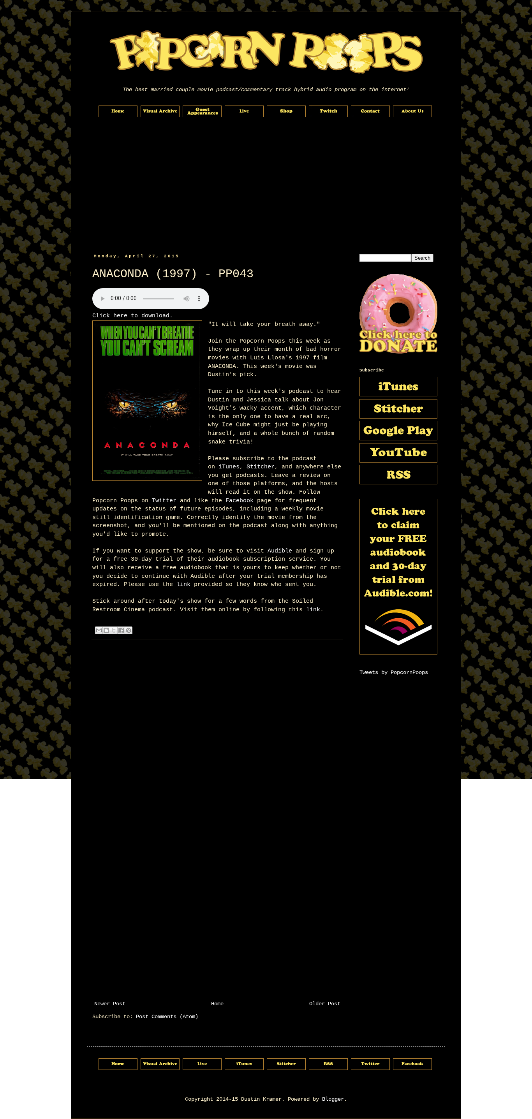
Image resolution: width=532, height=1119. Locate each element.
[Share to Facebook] (121, 630)
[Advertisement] (266, 185)
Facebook (239, 500)
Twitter (164, 500)
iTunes (229, 466)
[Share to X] (114, 630)
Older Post (324, 1004)
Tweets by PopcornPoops (393, 672)
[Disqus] (217, 761)
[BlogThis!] (106, 630)
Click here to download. (132, 315)
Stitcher (261, 466)
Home (217, 1004)
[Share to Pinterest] (128, 630)
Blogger (333, 1099)
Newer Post (109, 1004)
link (183, 584)
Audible (280, 550)
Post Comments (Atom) (167, 1016)
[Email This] (99, 630)
